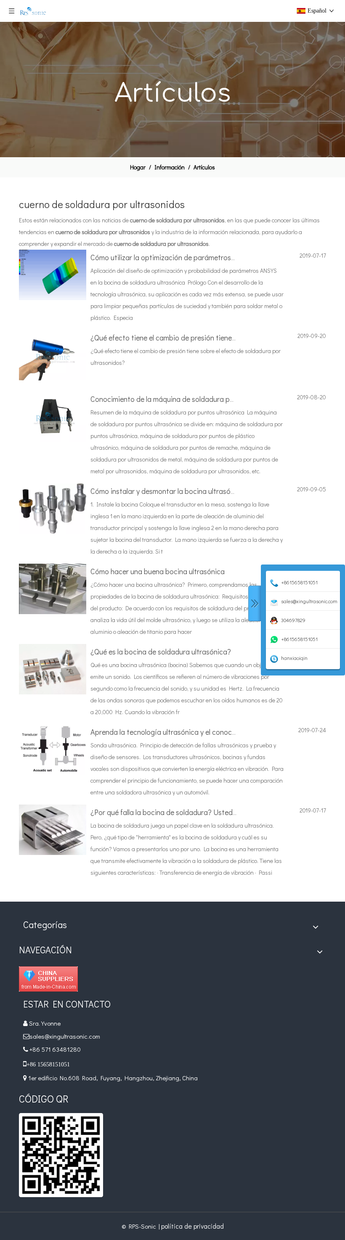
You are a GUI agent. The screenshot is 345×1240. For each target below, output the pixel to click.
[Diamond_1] (48, 979)
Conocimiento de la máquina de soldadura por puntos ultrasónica (194, 399)
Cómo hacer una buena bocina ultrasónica (157, 571)
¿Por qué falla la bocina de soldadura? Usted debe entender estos (195, 812)
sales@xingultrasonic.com (65, 1036)
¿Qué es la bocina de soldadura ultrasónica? (160, 651)
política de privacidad (192, 1226)
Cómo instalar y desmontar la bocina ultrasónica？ (171, 491)
